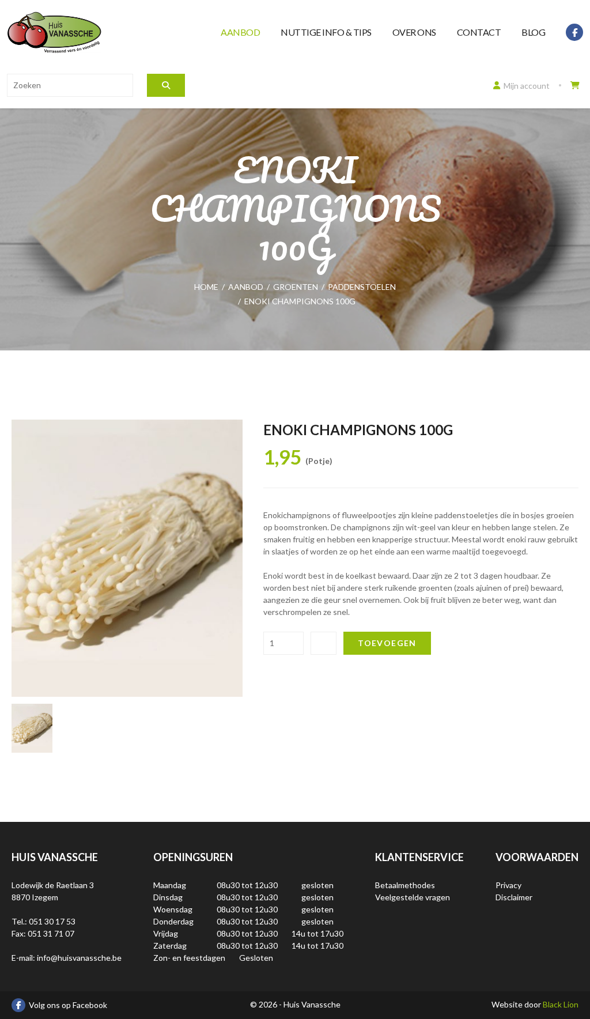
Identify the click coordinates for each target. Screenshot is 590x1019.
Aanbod (240, 32)
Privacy (508, 885)
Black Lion (560, 1004)
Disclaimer (514, 897)
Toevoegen (387, 643)
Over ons (414, 32)
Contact (479, 32)
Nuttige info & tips (326, 32)
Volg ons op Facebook (68, 1005)
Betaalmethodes (405, 885)
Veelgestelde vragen (412, 897)
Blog (533, 32)
